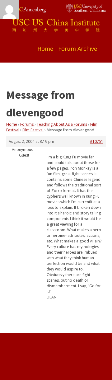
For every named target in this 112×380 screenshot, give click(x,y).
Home (45, 48)
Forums (27, 124)
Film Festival (33, 130)
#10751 (96, 141)
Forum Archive (77, 48)
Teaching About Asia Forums (62, 124)
